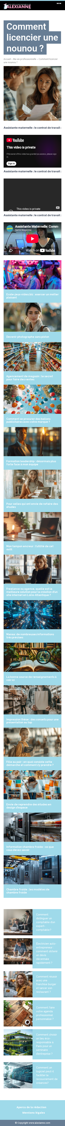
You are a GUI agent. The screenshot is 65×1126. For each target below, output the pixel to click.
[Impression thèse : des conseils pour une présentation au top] (32, 699)
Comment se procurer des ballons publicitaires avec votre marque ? (28, 420)
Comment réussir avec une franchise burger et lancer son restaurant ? (46, 984)
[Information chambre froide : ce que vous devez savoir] (32, 827)
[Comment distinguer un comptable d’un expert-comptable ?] (18, 922)
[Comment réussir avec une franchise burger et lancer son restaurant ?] (18, 984)
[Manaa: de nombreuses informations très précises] (32, 614)
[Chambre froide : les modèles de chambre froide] (32, 869)
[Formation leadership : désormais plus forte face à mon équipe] (32, 441)
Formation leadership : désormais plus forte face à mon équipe (31, 463)
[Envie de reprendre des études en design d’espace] (32, 784)
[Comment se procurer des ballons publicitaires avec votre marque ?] (32, 399)
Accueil (7, 59)
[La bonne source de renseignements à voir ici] (32, 657)
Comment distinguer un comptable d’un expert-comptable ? (45, 922)
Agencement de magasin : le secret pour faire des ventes (29, 378)
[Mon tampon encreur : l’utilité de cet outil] (32, 526)
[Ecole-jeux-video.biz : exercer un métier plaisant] (32, 274)
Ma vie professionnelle (24, 59)
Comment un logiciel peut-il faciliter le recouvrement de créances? (47, 1075)
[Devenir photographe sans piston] (32, 317)
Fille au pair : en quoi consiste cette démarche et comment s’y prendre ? (29, 763)
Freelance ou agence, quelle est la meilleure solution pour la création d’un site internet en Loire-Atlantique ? (32, 591)
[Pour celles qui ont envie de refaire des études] (32, 484)
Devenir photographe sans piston (27, 336)
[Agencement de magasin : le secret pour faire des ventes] (32, 356)
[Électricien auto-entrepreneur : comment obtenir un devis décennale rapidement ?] (18, 951)
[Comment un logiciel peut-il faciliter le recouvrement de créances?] (18, 1075)
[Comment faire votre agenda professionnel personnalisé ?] (18, 1013)
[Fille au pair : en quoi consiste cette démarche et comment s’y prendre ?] (32, 742)
